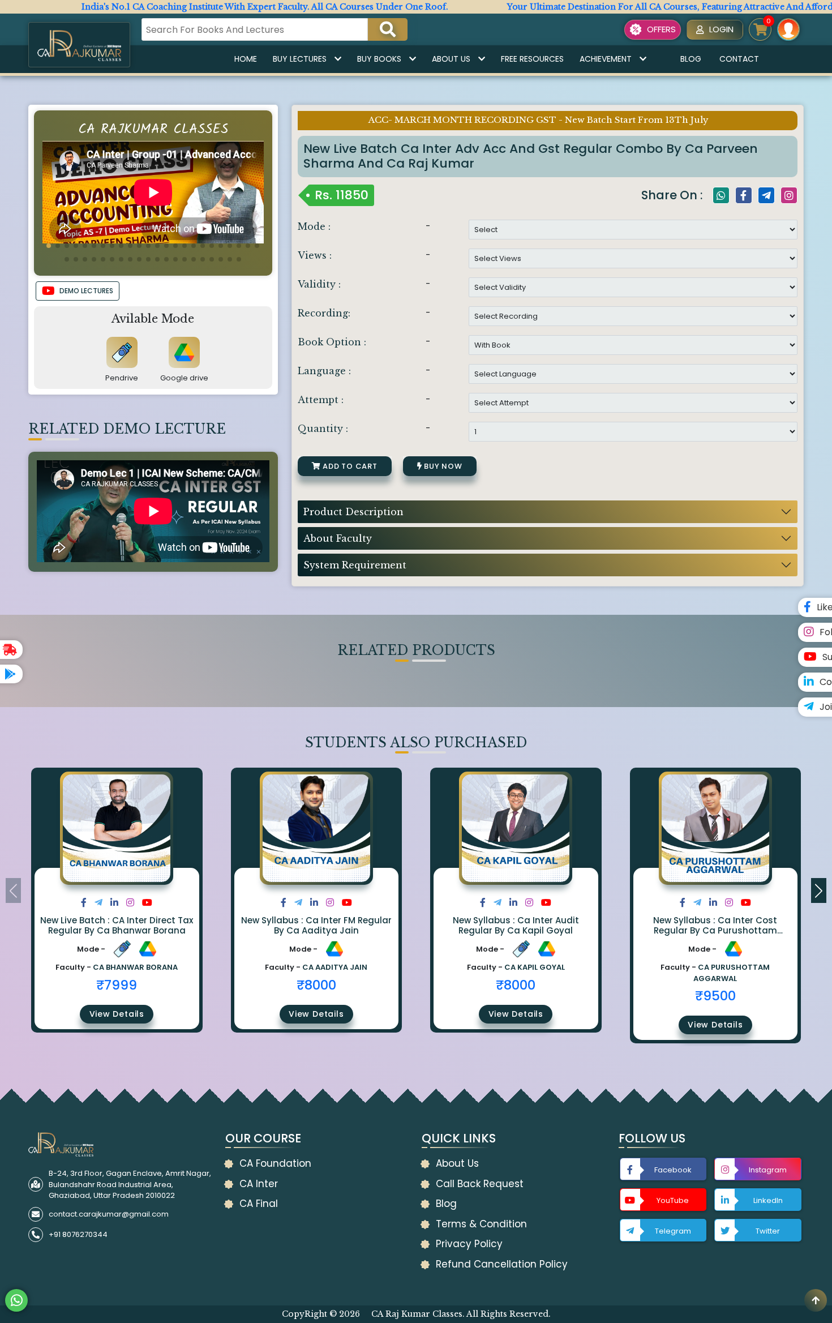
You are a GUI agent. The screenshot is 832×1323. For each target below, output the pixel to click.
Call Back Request (480, 1184)
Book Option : (332, 342)
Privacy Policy (469, 1244)
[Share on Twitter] (98, 902)
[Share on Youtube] (147, 902)
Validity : (319, 284)
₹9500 (715, 996)
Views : (315, 255)
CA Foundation (275, 1163)
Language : (324, 370)
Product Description (353, 511)
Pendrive (121, 378)
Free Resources (532, 59)
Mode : (314, 226)
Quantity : (323, 428)
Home (245, 59)
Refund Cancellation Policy (502, 1264)
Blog (690, 59)
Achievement (606, 59)
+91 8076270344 (78, 1234)
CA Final (258, 1203)
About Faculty (337, 538)
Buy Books (379, 59)
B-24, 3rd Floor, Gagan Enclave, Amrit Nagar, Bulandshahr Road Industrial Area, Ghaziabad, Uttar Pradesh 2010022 (130, 1184)
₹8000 (316, 985)
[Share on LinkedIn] (114, 902)
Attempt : (321, 399)
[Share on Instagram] (130, 902)
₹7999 (116, 985)
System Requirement (354, 565)
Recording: (324, 313)
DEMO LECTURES (86, 291)
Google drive (184, 378)
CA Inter (258, 1184)
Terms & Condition (481, 1224)
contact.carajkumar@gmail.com (109, 1214)
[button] (48, 245)
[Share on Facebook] (84, 902)
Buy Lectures (300, 59)
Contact (739, 59)
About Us (451, 59)
